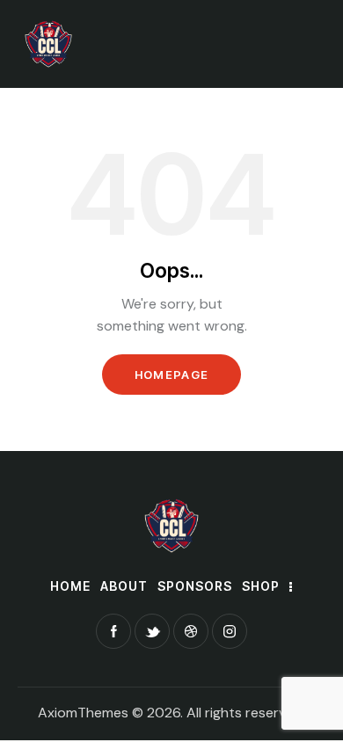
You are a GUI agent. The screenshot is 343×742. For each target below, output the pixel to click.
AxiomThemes (83, 712)
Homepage (171, 374)
